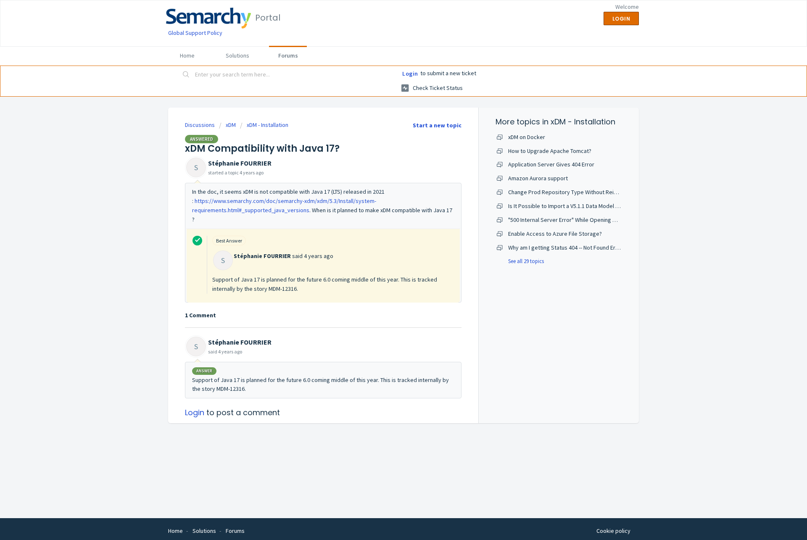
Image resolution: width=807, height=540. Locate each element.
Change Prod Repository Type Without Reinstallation (574, 192)
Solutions (237, 55)
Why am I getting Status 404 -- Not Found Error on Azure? (578, 247)
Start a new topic (437, 125)
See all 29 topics (526, 261)
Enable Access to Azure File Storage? (555, 233)
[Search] (186, 75)
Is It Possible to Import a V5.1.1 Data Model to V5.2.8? (573, 206)
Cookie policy (613, 531)
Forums (288, 55)
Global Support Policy (195, 33)
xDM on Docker (526, 137)
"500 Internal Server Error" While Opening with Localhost (578, 220)
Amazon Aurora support (538, 178)
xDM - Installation (267, 125)
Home (187, 55)
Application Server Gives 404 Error (551, 164)
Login (410, 73)
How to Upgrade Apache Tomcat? (549, 151)
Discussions (200, 125)
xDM (231, 125)
